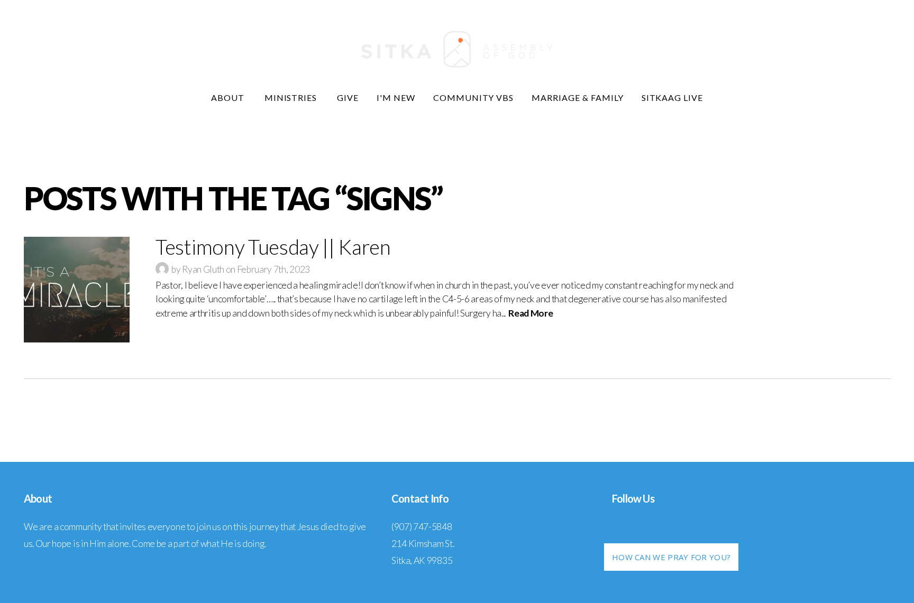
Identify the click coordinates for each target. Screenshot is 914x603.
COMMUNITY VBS (473, 97)
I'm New (396, 97)
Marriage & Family (577, 97)
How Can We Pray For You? (671, 557)
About (228, 97)
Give (348, 97)
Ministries (291, 97)
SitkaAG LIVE (672, 97)
